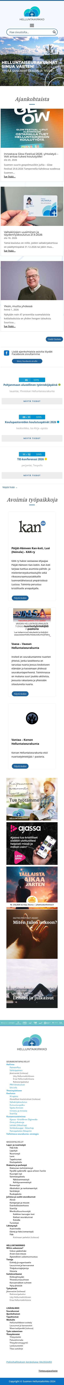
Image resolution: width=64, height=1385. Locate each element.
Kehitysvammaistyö (22, 1182)
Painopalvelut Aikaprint (21, 1131)
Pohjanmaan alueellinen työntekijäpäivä (30, 385)
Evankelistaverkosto (19, 1205)
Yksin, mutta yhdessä (18, 306)
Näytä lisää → (10, 487)
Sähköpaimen (16, 1070)
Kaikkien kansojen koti (23, 1214)
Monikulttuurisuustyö (20, 1211)
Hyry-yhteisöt (16, 1285)
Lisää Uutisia (54, 339)
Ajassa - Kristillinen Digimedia (23, 1119)
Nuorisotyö (15, 1153)
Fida (11, 1234)
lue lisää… (10, 176)
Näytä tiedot (32, 401)
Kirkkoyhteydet (17, 1276)
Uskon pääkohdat (18, 1251)
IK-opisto (14, 1096)
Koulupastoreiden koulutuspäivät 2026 (30, 422)
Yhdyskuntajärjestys (19, 1268)
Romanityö (15, 1185)
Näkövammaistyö (21, 1179)
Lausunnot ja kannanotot (22, 1265)
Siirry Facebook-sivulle (27, 361)
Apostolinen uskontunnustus (24, 1256)
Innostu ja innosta (18, 1110)
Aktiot (12, 1199)
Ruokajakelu (15, 1194)
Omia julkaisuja (17, 1122)
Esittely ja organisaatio (20, 1262)
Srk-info (13, 1087)
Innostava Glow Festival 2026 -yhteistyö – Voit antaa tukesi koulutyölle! (31, 155)
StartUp (13, 1113)
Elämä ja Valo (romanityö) (21, 1231)
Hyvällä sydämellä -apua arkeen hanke (28, 1170)
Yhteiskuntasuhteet (19, 1279)
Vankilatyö (15, 1191)
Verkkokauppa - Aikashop (22, 1128)
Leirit (12, 1156)
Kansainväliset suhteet (21, 1282)
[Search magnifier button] (54, 32)
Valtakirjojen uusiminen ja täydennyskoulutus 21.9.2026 (23, 233)
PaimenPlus (15, 1067)
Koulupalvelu (16, 1162)
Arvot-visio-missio (18, 1253)
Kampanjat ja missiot (19, 1202)
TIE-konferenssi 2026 (30, 459)
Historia (13, 1271)
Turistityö (14, 1222)
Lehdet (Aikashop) (18, 1125)
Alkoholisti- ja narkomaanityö (23, 1188)
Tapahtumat (15, 1159)
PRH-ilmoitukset (17, 1084)
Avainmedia (15, 1228)
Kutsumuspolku (17, 1105)
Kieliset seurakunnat (23, 1217)
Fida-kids (14, 1147)
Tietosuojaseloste (48, 1370)
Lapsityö (13, 1150)
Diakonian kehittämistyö (21, 1168)
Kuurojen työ (16, 1173)
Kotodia (16, 1220)
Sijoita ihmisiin (16, 1107)
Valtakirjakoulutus (18, 1102)
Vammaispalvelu (17, 1176)
